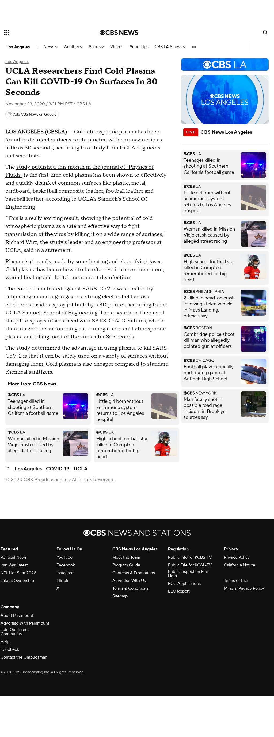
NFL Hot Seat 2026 (18, 573)
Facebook (65, 565)
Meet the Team (126, 557)
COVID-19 (57, 469)
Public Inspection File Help (188, 573)
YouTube (64, 557)
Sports (95, 46)
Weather (72, 46)
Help (5, 642)
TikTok (62, 580)
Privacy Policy (237, 557)
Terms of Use (236, 580)
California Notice (239, 565)
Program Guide (126, 565)
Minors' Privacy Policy (244, 588)
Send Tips (139, 46)
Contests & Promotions (133, 573)
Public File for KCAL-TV (190, 565)
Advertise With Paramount (25, 623)
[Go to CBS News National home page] (119, 32)
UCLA (80, 469)
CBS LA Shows (169, 46)
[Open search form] (265, 33)
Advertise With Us (129, 580)
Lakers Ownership (17, 580)
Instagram (65, 573)
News (49, 46)
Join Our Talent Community (15, 632)
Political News (14, 557)
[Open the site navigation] (42, 32)
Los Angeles (18, 47)
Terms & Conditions (130, 588)
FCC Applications (184, 583)
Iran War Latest (14, 565)
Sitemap (120, 596)
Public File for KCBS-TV (190, 557)
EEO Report (179, 591)
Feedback (10, 649)
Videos (116, 46)
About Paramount (17, 615)
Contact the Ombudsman (24, 657)
